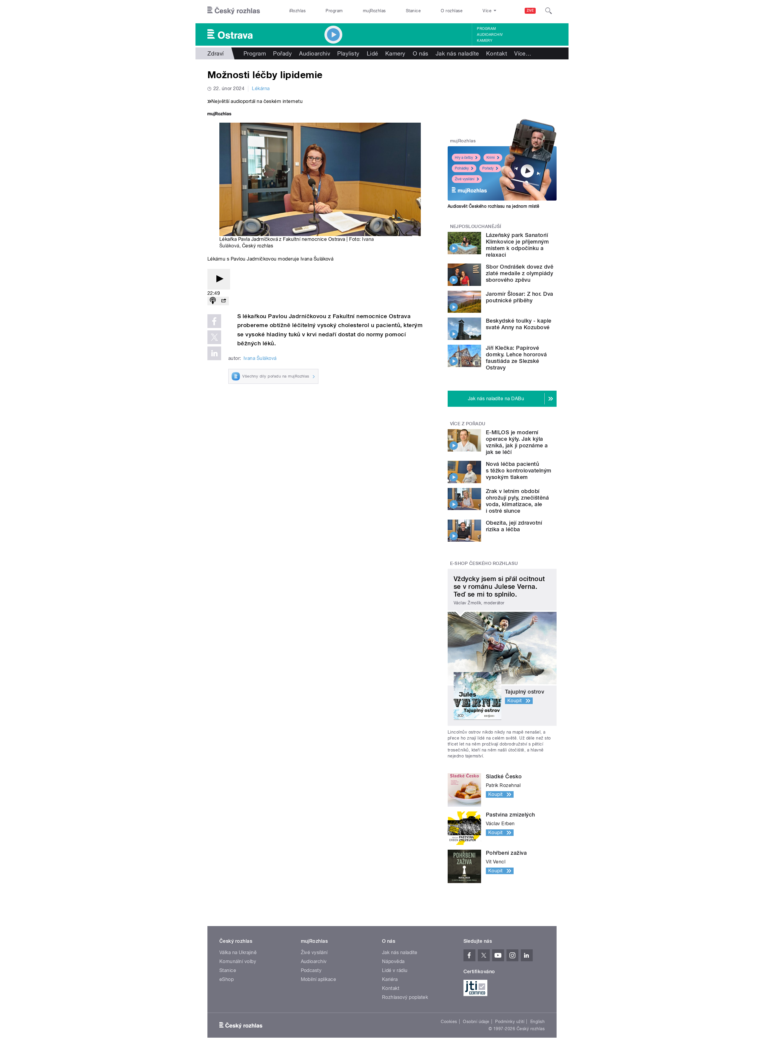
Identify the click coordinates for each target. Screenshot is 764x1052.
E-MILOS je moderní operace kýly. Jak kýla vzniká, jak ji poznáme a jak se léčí (517, 442)
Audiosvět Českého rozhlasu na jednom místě (493, 206)
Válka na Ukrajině (238, 952)
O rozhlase (452, 10)
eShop (226, 979)
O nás (421, 53)
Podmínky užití (509, 1021)
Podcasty (311, 970)
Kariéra (390, 979)
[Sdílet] (223, 301)
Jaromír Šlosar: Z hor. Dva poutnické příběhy (519, 297)
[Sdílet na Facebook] (214, 321)
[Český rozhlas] (233, 10)
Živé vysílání (465, 179)
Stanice (413, 10)
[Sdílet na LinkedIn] (214, 353)
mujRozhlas (374, 10)
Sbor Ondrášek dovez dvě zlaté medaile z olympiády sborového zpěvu (519, 273)
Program (334, 10)
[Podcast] (212, 301)
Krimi (490, 157)
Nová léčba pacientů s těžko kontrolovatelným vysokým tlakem (519, 470)
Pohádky (462, 168)
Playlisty (348, 53)
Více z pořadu (468, 423)
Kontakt (496, 53)
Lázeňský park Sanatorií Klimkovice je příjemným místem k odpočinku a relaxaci (517, 245)
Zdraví (215, 53)
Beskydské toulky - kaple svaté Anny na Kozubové (519, 324)
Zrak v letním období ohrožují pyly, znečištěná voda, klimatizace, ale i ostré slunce (517, 501)
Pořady (282, 53)
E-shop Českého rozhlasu (484, 563)
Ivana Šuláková (260, 358)
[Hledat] (548, 10)
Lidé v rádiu (395, 970)
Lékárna (260, 88)
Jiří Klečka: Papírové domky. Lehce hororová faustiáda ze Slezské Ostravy (516, 358)
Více (522, 53)
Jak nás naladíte (457, 53)
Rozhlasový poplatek (405, 997)
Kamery (484, 40)
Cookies (449, 1021)
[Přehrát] (218, 279)
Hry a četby (464, 157)
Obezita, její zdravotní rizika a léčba (514, 526)
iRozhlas (297, 10)
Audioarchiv (490, 35)
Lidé (372, 53)
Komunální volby (237, 961)
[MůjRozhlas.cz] (219, 114)
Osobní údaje (476, 1021)
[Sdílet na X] (214, 337)
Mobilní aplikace (318, 979)
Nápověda (393, 961)
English (537, 1021)
